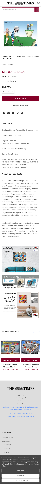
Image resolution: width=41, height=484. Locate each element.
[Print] (13, 113)
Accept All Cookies (20, 480)
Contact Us (6, 448)
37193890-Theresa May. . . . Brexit (31, 366)
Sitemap (5, 452)
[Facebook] (4, 113)
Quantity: (6, 87)
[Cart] (38, 3)
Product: (9, 76)
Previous (33, 331)
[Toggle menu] (3, 3)
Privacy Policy (7, 438)
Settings (20, 471)
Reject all (20, 475)
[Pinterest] (22, 113)
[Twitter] (18, 113)
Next (38, 331)
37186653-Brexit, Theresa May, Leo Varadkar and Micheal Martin (10, 368)
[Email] (8, 113)
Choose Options (10, 360)
